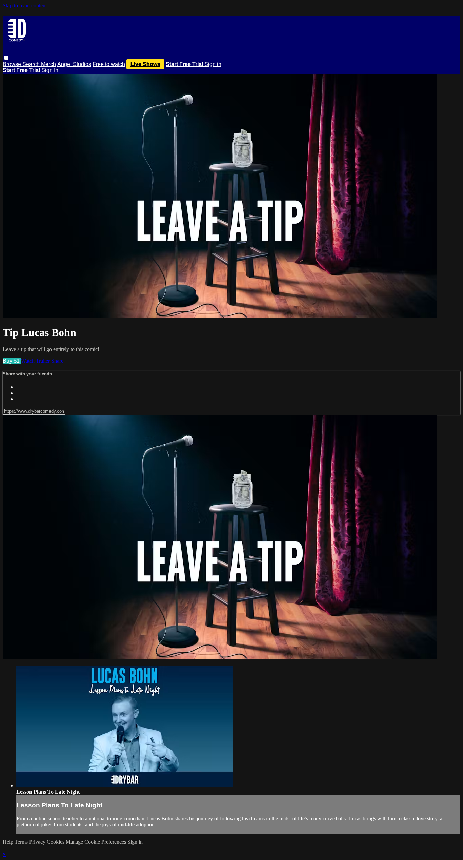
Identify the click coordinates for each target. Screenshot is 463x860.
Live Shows (145, 64)
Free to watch (109, 64)
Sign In (49, 70)
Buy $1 (12, 361)
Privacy (38, 842)
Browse (12, 64)
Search (31, 64)
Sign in (212, 64)
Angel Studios (74, 64)
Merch (48, 64)
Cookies (56, 842)
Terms (22, 842)
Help (9, 842)
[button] (6, 58)
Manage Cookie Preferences (96, 842)
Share (57, 361)
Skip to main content (25, 5)
